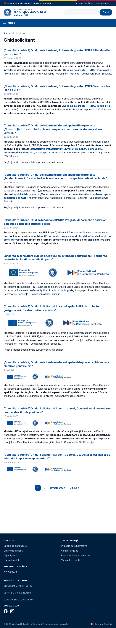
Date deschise (102, 3)
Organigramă (11, 555)
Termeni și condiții (70, 560)
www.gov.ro (10, 571)
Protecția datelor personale (75, 555)
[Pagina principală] (7, 12)
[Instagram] (12, 611)
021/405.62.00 (11, 599)
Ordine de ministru (13, 550)
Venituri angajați (69, 550)
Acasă (7, 33)
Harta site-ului (11, 560)
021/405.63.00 (27, 599)
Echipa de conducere (15, 545)
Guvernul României (84, 3)
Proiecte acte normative (74, 545)
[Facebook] (6, 611)
